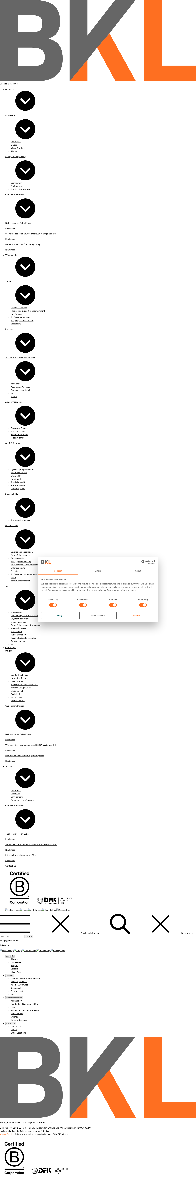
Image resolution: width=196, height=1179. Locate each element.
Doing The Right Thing (15, 157)
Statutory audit (18, 485)
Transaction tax (18, 641)
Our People (10, 648)
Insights (9, 651)
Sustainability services (21, 520)
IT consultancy (17, 438)
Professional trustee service (24, 574)
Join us (8, 766)
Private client (17, 991)
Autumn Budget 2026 (21, 688)
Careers (14, 969)
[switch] (83, 605)
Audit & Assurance (14, 443)
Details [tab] (98, 571)
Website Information (14, 998)
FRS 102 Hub (17, 697)
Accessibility (16, 1001)
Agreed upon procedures (22, 469)
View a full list (6, 1134)
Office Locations (18, 1033)
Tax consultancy (18, 635)
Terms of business (19, 1020)
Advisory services (13, 402)
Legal (13, 1007)
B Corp (14, 145)
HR (12, 393)
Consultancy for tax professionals (26, 616)
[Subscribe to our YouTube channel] (35, 910)
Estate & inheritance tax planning (26, 625)
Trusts (13, 577)
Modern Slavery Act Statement (25, 1010)
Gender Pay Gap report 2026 (24, 1004)
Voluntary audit (18, 489)
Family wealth (17, 558)
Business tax (16, 612)
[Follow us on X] (24, 910)
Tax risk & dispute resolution (24, 638)
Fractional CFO (18, 431)
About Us (9, 89)
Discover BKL (11, 115)
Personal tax (16, 632)
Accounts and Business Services (20, 357)
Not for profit (17, 314)
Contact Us (10, 866)
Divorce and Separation (22, 552)
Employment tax (18, 622)
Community (16, 183)
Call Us (14, 1030)
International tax (18, 628)
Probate (14, 571)
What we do (11, 255)
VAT (13, 644)
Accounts (15, 384)
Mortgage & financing (21, 561)
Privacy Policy (17, 1014)
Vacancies (15, 794)
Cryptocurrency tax (20, 619)
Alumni (14, 151)
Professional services (20, 317)
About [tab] (138, 571)
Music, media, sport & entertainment (28, 311)
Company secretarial (20, 390)
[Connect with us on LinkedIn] (49, 910)
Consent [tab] (58, 571)
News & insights (18, 678)
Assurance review (19, 473)
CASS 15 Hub (17, 691)
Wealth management (20, 581)
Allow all (136, 615)
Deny (59, 615)
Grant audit (16, 479)
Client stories (17, 681)
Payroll (14, 397)
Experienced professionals (23, 800)
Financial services (19, 308)
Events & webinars (19, 675)
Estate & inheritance (20, 555)
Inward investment (19, 435)
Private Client (11, 526)
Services (9, 975)
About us (15, 959)
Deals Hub (15, 694)
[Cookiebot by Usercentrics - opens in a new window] (143, 562)
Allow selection (98, 615)
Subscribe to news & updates (24, 685)
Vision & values (18, 148)
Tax (6, 586)
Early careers (17, 797)
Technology (16, 324)
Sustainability (11, 494)
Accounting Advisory (20, 387)
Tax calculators (18, 701)
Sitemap (14, 1017)
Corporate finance (19, 428)
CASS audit (16, 476)
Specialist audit (18, 482)
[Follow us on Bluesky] (63, 910)
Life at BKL (16, 142)
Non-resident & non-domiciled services (29, 565)
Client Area (16, 972)
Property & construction (22, 320)
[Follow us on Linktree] (12, 910)
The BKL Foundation (20, 189)
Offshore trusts (18, 568)
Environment (17, 186)
